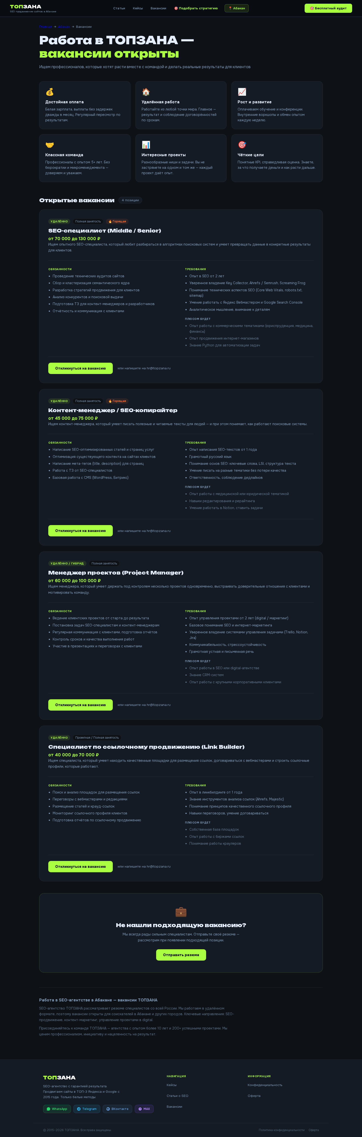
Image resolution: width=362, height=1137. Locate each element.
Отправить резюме (181, 955)
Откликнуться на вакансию (80, 368)
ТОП (25, 7)
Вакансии (158, 8)
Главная (45, 27)
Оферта (254, 1096)
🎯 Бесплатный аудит (328, 8)
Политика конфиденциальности (282, 1130)
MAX (147, 1109)
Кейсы (138, 8)
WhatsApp (59, 1109)
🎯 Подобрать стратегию (196, 8)
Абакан (64, 27)
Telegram (89, 1109)
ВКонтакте (120, 1109)
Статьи (119, 8)
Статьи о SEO (177, 1096)
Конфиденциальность (265, 1085)
